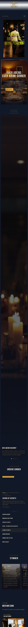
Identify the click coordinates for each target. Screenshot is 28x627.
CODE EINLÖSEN (18, 89)
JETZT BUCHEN (9, 89)
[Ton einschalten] (24, 22)
